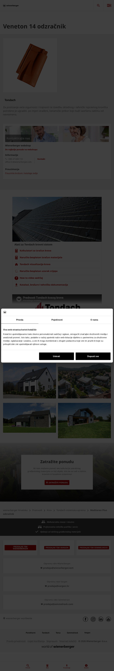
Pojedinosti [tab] (57, 320)
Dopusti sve (93, 356)
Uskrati (56, 356)
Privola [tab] (19, 320)
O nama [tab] (94, 320)
